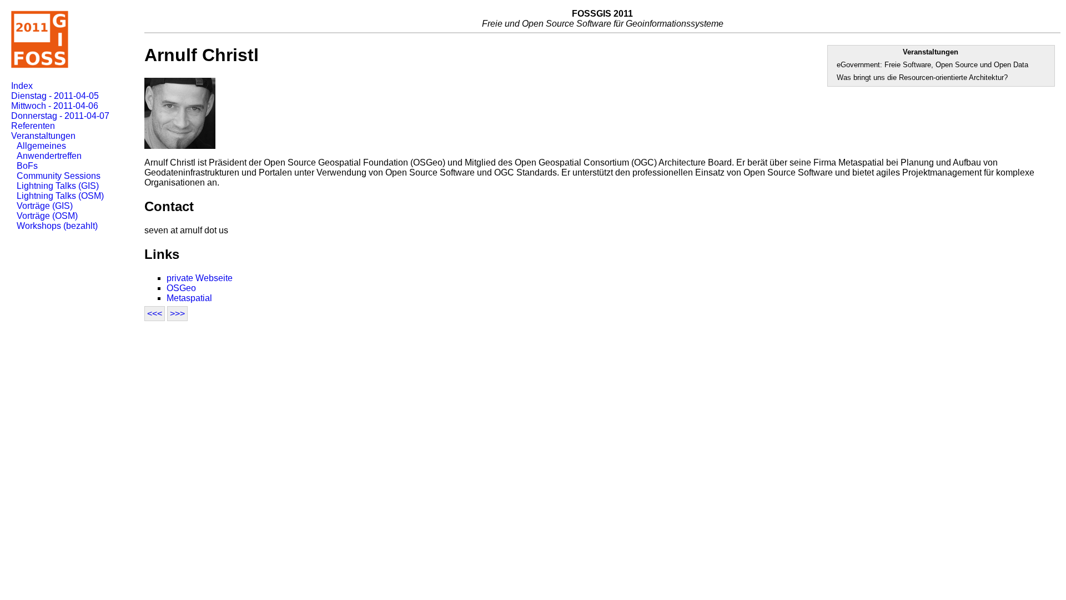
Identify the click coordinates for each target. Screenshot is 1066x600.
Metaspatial (189, 298)
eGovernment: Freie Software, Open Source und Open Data (932, 65)
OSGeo (181, 288)
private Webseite (200, 278)
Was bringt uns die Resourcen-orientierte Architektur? (922, 77)
